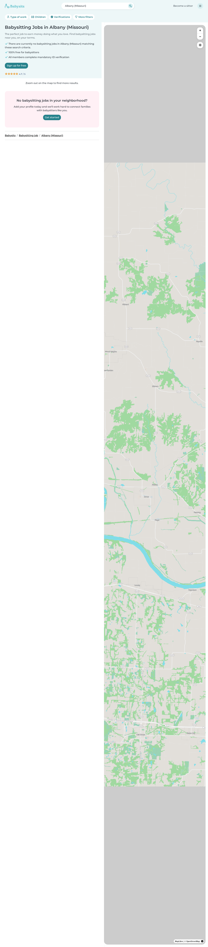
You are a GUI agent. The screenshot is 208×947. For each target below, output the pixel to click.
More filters (85, 17)
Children (40, 17)
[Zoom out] (200, 37)
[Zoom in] (200, 30)
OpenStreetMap (193, 941)
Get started (52, 117)
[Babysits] (14, 5)
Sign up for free (16, 65)
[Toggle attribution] (202, 941)
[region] (155, 485)
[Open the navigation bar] (200, 6)
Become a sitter (183, 5)
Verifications (61, 17)
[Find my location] (200, 45)
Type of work (18, 17)
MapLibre (179, 941)
